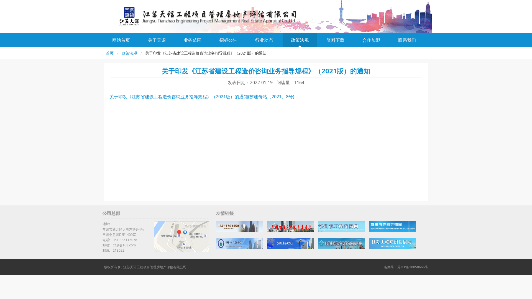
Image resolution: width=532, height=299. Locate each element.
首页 (110, 53)
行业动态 (264, 40)
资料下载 (335, 40)
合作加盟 (371, 40)
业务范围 (192, 40)
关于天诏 (157, 40)
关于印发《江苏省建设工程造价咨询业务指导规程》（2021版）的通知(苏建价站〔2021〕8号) (201, 97)
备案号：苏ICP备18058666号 (406, 267)
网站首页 (121, 40)
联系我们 (407, 40)
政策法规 (300, 40)
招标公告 (228, 40)
